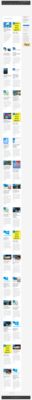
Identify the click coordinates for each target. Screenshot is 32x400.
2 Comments (17, 218)
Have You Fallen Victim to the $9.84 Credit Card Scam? (7, 192)
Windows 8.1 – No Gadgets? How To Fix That (7, 76)
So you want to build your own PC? (16, 262)
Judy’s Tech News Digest (15, 33)
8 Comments (18, 101)
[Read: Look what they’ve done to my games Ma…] (17, 186)
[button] (25, 3)
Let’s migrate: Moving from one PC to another (7, 54)
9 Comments (18, 264)
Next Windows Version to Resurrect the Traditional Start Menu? (7, 285)
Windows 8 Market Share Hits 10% (6, 238)
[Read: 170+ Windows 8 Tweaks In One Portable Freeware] (17, 140)
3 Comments (8, 32)
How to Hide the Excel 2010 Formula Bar (7, 215)
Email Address (25, 22)
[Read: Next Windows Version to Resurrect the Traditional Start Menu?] (7, 279)
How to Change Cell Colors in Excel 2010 (7, 98)
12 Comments (8, 263)
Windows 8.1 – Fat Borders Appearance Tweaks (7, 146)
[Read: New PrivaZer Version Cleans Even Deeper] (17, 164)
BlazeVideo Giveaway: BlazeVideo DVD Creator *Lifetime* (16, 215)
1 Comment (18, 242)
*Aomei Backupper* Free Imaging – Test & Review (16, 54)
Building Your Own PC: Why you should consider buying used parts (16, 98)
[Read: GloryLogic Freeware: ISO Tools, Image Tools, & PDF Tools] (17, 70)
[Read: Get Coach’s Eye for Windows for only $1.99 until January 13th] (7, 162)
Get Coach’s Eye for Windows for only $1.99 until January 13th (7, 168)
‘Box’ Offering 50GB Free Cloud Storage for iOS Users (7, 30)
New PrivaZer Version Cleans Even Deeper (16, 170)
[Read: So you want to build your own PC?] (17, 257)
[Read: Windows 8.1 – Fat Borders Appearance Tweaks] (6, 140)
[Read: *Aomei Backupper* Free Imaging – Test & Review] (17, 49)
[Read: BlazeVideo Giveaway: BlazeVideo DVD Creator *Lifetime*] (17, 209)
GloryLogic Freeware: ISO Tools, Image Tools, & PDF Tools (16, 76)
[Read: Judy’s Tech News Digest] (17, 26)
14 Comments (17, 172)
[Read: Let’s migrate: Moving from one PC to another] (7, 49)
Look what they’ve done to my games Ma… (16, 190)
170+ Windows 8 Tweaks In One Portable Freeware (16, 146)
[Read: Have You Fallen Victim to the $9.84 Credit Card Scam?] (7, 186)
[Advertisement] (16, 9)
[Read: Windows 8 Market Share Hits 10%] (7, 233)
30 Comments (17, 56)
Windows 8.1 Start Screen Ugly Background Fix (7, 121)
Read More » (5, 42)
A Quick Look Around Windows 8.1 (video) (7, 261)
